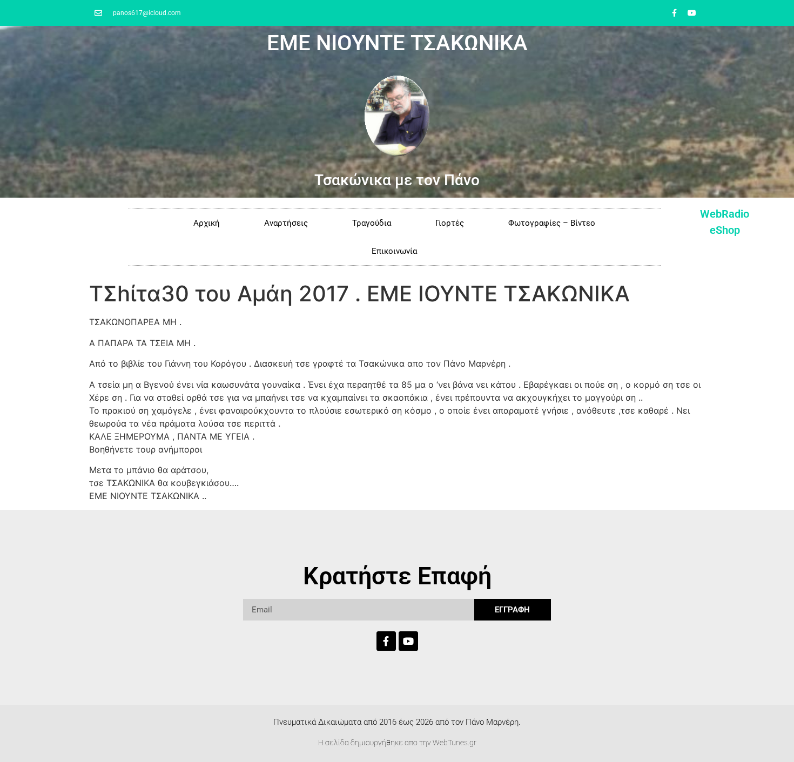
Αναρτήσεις (286, 223)
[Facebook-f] (674, 13)
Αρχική (206, 223)
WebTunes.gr (454, 742)
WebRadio (724, 213)
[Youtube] (691, 13)
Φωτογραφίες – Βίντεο (551, 223)
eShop (725, 230)
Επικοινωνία (394, 251)
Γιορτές (449, 223)
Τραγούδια (371, 223)
